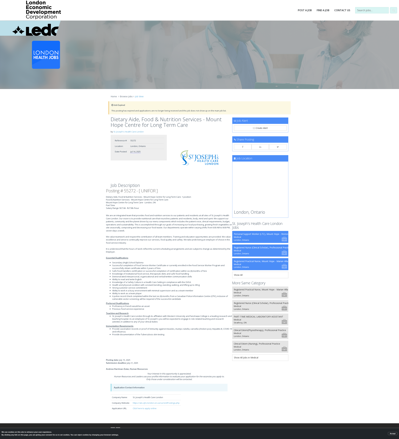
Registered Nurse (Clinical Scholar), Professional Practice (261, 250)
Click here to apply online (144, 408)
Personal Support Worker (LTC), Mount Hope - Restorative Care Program (261, 236)
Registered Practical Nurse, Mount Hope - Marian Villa (261, 264)
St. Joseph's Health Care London (128, 131)
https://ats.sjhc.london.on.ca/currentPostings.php (156, 402)
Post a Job (305, 10)
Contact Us (342, 10)
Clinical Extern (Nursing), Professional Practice (257, 346)
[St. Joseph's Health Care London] (199, 158)
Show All (238, 274)
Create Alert (261, 128)
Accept (393, 433)
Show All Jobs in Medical (246, 357)
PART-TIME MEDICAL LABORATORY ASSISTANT (258, 319)
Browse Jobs (126, 96)
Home (114, 96)
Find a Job (323, 10)
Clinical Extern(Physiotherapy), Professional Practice (260, 333)
